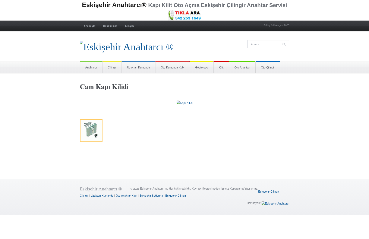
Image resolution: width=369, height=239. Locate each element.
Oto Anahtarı (242, 67)
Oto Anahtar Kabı (126, 195)
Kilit (221, 67)
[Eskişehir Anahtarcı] (275, 203)
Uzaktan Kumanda (138, 67)
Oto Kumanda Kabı (172, 67)
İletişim (129, 26)
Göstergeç (201, 67)
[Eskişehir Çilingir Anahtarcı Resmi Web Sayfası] (127, 45)
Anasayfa (89, 26)
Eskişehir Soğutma (151, 195)
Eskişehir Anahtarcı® (114, 4)
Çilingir (112, 67)
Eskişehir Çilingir (268, 191)
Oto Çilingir (268, 67)
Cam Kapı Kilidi (104, 86)
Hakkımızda (110, 26)
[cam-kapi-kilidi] (185, 103)
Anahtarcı (91, 67)
